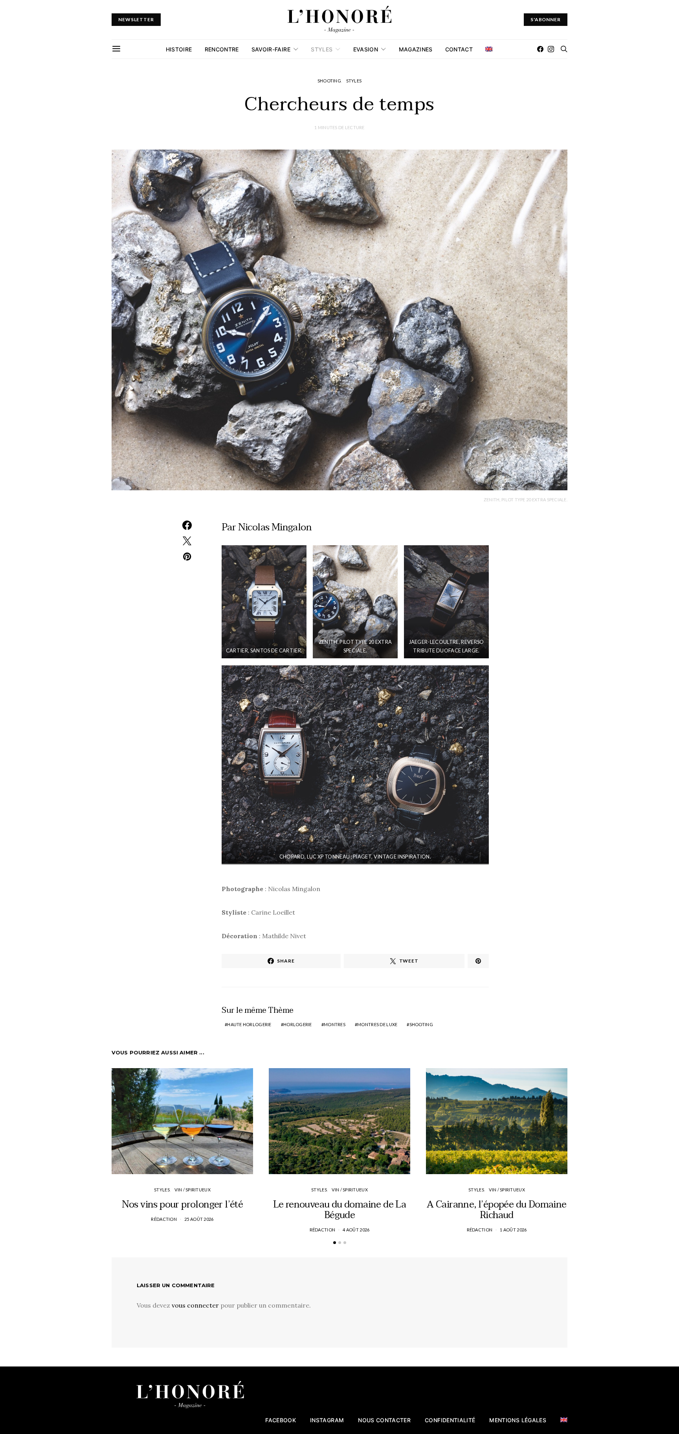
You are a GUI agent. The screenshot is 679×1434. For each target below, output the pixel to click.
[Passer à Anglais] (488, 49)
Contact (459, 49)
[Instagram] (551, 49)
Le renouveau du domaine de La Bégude (339, 1210)
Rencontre (222, 49)
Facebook (280, 1420)
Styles (321, 49)
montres (334, 1024)
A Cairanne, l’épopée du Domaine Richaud (496, 1210)
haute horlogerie (249, 1024)
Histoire (179, 49)
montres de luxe (377, 1024)
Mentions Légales (517, 1420)
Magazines (416, 49)
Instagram (327, 1420)
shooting (421, 1024)
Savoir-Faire (270, 49)
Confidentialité (450, 1420)
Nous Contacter (384, 1420)
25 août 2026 (198, 1219)
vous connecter (195, 1305)
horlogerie (297, 1024)
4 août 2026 (356, 1229)
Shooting (329, 80)
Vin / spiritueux (192, 1189)
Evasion (365, 49)
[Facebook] (540, 49)
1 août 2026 (513, 1229)
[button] (334, 1242)
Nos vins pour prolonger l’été (182, 1205)
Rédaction (163, 1219)
